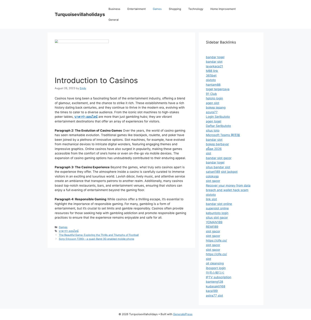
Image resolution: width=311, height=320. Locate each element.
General (114, 19)
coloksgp (212, 176)
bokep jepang (216, 107)
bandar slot (214, 61)
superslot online (217, 208)
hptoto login (214, 98)
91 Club (211, 94)
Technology (195, 9)
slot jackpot (229, 171)
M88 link (212, 71)
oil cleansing (215, 263)
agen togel (213, 121)
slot (208, 153)
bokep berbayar (217, 144)
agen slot (212, 103)
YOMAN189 (214, 222)
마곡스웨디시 (215, 272)
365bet (211, 75)
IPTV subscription (218, 277)
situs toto (212, 130)
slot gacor (213, 181)
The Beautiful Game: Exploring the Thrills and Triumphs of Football (99, 234)
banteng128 (214, 282)
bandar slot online (219, 204)
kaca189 (212, 291)
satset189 (213, 171)
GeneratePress (182, 314)
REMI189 (212, 226)
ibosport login (216, 268)
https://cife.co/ (216, 240)
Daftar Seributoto (218, 126)
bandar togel (215, 57)
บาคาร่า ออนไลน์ (68, 230)
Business (114, 9)
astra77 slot (214, 295)
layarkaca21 (214, 66)
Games (157, 9)
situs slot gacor (217, 217)
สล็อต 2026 (214, 149)
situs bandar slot (218, 167)
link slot (211, 199)
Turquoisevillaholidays (80, 14)
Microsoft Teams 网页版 (223, 135)
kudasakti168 (215, 286)
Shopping (175, 9)
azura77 (212, 112)
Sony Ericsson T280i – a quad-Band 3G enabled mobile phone (96, 238)
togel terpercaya (217, 89)
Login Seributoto (218, 116)
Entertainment (136, 9)
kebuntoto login (217, 213)
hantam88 (213, 84)
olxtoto (211, 80)
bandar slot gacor (218, 158)
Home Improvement (223, 9)
